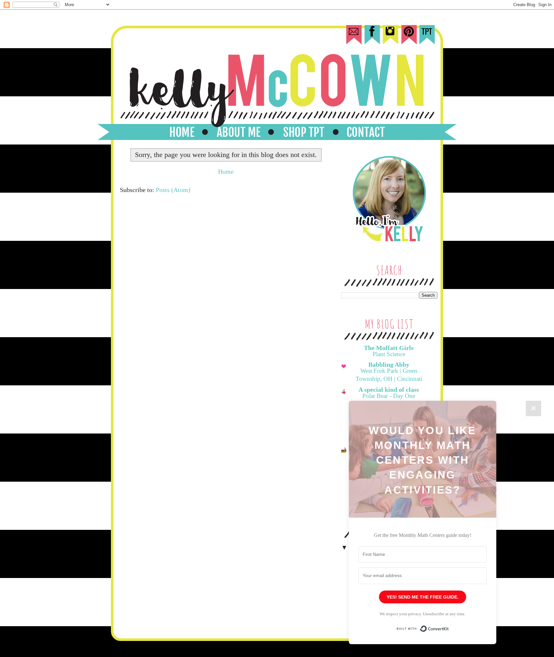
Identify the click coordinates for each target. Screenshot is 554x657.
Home (226, 171)
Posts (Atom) (173, 189)
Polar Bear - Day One (388, 395)
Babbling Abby (388, 364)
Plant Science (389, 354)
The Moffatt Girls (389, 347)
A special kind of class (388, 389)
